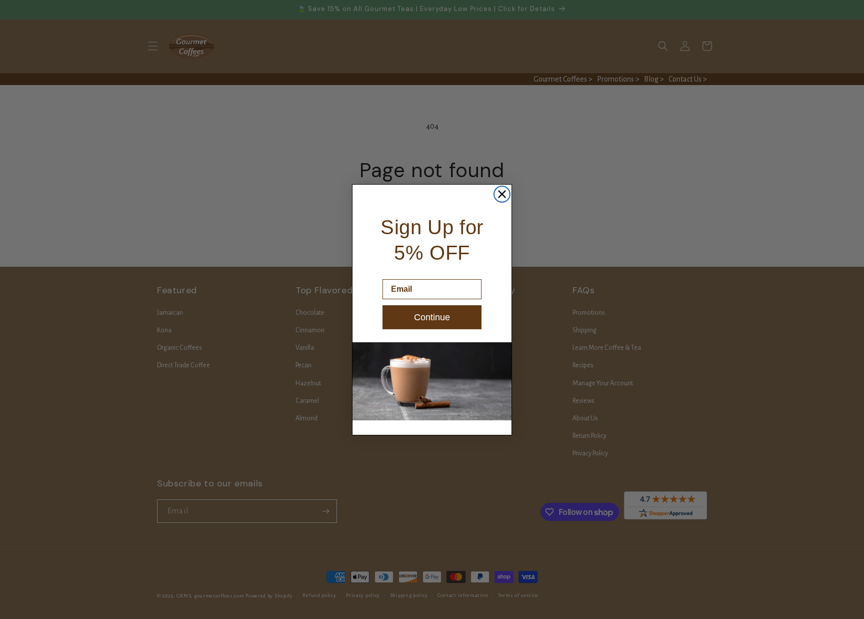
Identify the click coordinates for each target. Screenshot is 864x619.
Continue (432, 317)
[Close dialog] (502, 194)
